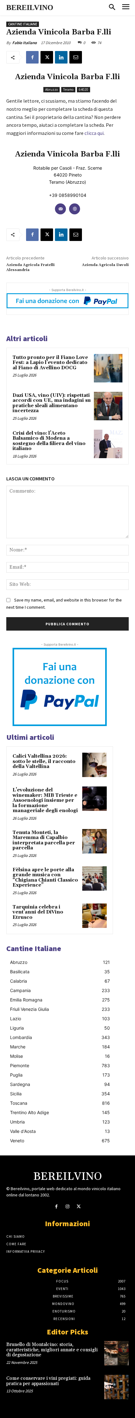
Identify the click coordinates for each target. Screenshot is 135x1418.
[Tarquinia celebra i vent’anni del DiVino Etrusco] (94, 916)
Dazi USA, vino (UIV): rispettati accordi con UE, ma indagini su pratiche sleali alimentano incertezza (52, 403)
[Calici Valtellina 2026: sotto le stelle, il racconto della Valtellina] (94, 765)
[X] (46, 57)
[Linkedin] (61, 57)
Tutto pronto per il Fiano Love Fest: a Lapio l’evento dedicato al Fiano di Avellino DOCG (50, 363)
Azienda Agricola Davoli (105, 265)
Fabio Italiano (24, 42)
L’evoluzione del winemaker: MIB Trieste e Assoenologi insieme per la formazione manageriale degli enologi (45, 800)
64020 (83, 89)
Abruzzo (51, 89)
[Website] (74, 208)
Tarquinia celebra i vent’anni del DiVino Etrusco (38, 912)
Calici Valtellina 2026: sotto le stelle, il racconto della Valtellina (44, 761)
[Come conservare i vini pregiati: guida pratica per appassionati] (116, 1387)
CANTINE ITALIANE (22, 24)
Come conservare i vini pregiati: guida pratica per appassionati (48, 1381)
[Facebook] (32, 57)
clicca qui (94, 133)
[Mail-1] (60, 208)
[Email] (75, 57)
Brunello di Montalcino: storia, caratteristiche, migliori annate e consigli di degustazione (52, 1350)
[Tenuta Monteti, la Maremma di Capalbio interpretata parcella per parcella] (94, 841)
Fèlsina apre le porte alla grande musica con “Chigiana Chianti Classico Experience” (45, 877)
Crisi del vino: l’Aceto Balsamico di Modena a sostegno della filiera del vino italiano (49, 441)
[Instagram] (67, 1207)
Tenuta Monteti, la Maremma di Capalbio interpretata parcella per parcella (44, 840)
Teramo (68, 89)
